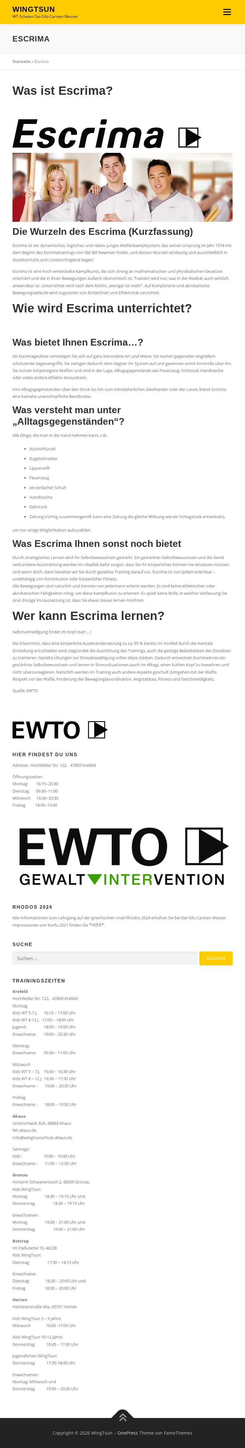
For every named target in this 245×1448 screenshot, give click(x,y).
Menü (227, 12)
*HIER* (96, 925)
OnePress (127, 1433)
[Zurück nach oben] (122, 1418)
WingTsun (33, 9)
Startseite (21, 61)
